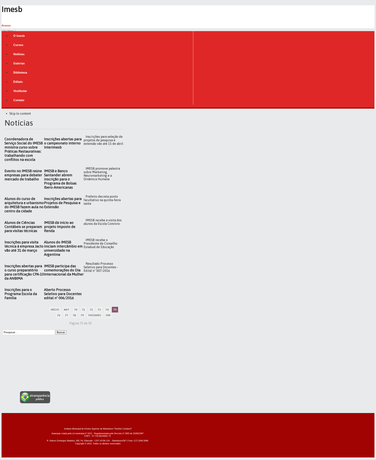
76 (58, 315)
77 (66, 315)
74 (107, 309)
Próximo (95, 315)
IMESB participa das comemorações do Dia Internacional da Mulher (64, 270)
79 (82, 315)
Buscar (61, 332)
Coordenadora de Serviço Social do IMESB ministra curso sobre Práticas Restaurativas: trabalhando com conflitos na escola (24, 149)
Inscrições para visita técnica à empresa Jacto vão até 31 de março (24, 246)
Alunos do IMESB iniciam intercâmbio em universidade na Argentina (63, 248)
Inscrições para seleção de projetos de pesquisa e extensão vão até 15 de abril (103, 140)
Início (55, 309)
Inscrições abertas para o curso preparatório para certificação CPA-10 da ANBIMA (24, 272)
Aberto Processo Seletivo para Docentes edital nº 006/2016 (63, 294)
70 (75, 309)
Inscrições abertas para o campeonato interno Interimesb (63, 143)
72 (91, 309)
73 (99, 309)
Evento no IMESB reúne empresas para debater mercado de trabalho (23, 175)
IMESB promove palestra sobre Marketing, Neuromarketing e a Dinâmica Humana (102, 174)
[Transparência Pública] (35, 402)
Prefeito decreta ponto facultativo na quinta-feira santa (102, 200)
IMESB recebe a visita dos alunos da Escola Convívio (103, 221)
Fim (108, 315)
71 (83, 309)
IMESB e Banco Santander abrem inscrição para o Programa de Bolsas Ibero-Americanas (60, 179)
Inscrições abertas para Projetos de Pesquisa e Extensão (63, 203)
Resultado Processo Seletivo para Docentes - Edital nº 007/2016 (101, 267)
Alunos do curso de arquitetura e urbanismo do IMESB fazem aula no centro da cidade (24, 205)
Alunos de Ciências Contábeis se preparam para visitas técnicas (23, 227)
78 (74, 315)
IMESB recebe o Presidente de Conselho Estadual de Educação (100, 243)
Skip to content (20, 113)
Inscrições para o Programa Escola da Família (21, 294)
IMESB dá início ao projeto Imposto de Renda (59, 227)
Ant (67, 309)
